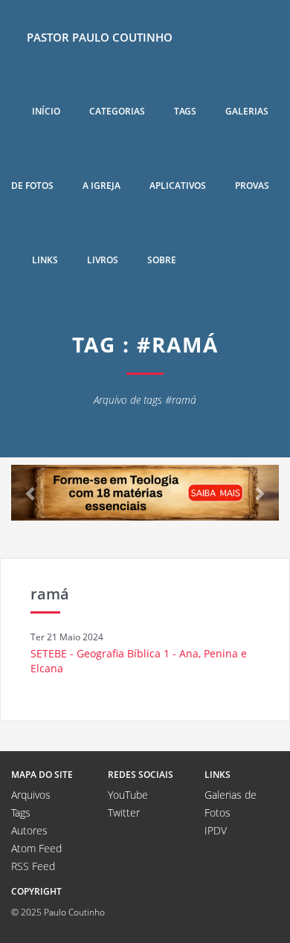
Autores (29, 830)
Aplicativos (177, 185)
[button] (31, 493)
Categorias (117, 111)
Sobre (161, 260)
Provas (252, 185)
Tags (185, 111)
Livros (102, 260)
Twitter (124, 812)
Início (46, 111)
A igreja (101, 185)
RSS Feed (33, 866)
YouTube (128, 795)
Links (45, 260)
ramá (49, 594)
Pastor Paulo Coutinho (100, 37)
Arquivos (31, 795)
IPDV (215, 830)
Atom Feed (36, 848)
